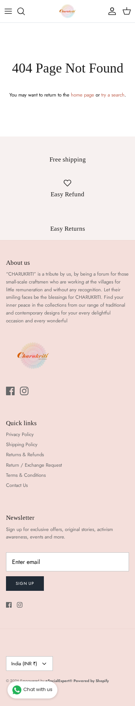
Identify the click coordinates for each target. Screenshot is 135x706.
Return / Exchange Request (34, 465)
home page (82, 94)
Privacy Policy (20, 434)
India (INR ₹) (24, 663)
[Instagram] (24, 391)
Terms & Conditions (26, 475)
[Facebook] (10, 391)
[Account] (110, 11)
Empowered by (46, 681)
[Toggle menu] (8, 11)
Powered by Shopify (91, 681)
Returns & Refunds (25, 454)
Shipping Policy (22, 444)
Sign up (25, 583)
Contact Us (17, 485)
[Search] (24, 11)
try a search (112, 94)
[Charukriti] (67, 11)
